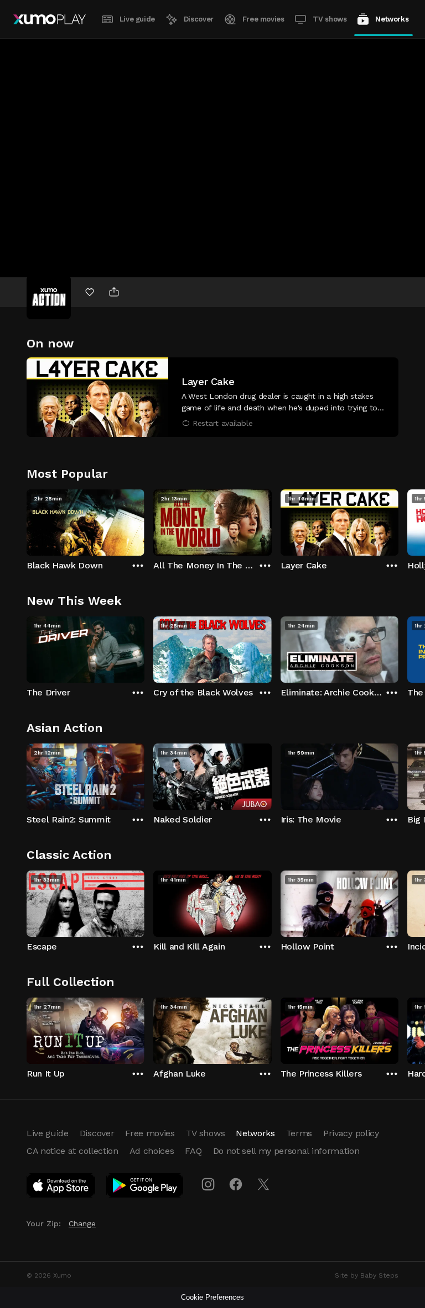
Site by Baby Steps (366, 1275)
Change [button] (82, 1223)
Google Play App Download (145, 1188)
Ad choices (151, 1151)
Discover (199, 19)
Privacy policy (351, 1133)
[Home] (49, 19)
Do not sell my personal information (286, 1151)
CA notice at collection (72, 1151)
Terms (299, 1133)
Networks (391, 19)
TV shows (329, 19)
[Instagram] (208, 1184)
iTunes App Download (61, 1188)
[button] (212, 397)
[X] (263, 1184)
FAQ (193, 1151)
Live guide (137, 19)
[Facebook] (235, 1184)
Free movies (263, 19)
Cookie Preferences (212, 1297)
